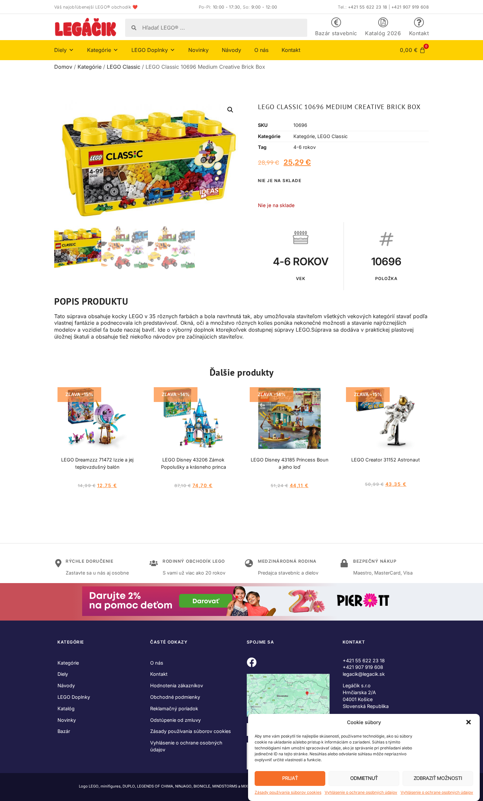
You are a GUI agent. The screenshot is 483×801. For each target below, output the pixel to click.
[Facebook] (252, 662)
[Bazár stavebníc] (336, 22)
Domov (63, 66)
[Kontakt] (419, 22)
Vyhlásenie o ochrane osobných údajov (361, 792)
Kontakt (419, 33)
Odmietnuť (364, 778)
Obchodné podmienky (175, 697)
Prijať (290, 778)
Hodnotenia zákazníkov (176, 685)
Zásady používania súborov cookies (288, 792)
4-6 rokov (304, 147)
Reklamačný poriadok (174, 708)
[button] (469, 723)
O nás (261, 50)
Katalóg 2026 (383, 33)
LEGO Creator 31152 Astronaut (385, 459)
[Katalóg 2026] (383, 22)
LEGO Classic (123, 66)
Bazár (64, 731)
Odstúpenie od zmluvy (175, 720)
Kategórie (90, 66)
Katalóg (66, 708)
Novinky (198, 50)
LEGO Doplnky (74, 697)
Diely (63, 674)
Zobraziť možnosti (438, 778)
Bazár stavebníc (336, 33)
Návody (231, 50)
